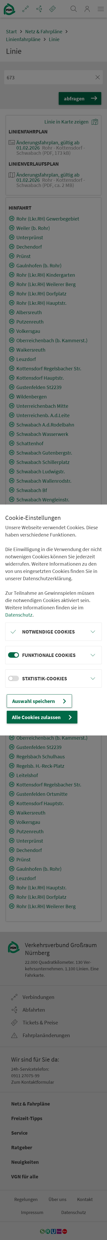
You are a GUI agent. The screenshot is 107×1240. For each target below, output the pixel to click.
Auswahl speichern (33, 701)
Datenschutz (18, 614)
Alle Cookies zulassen (36, 717)
